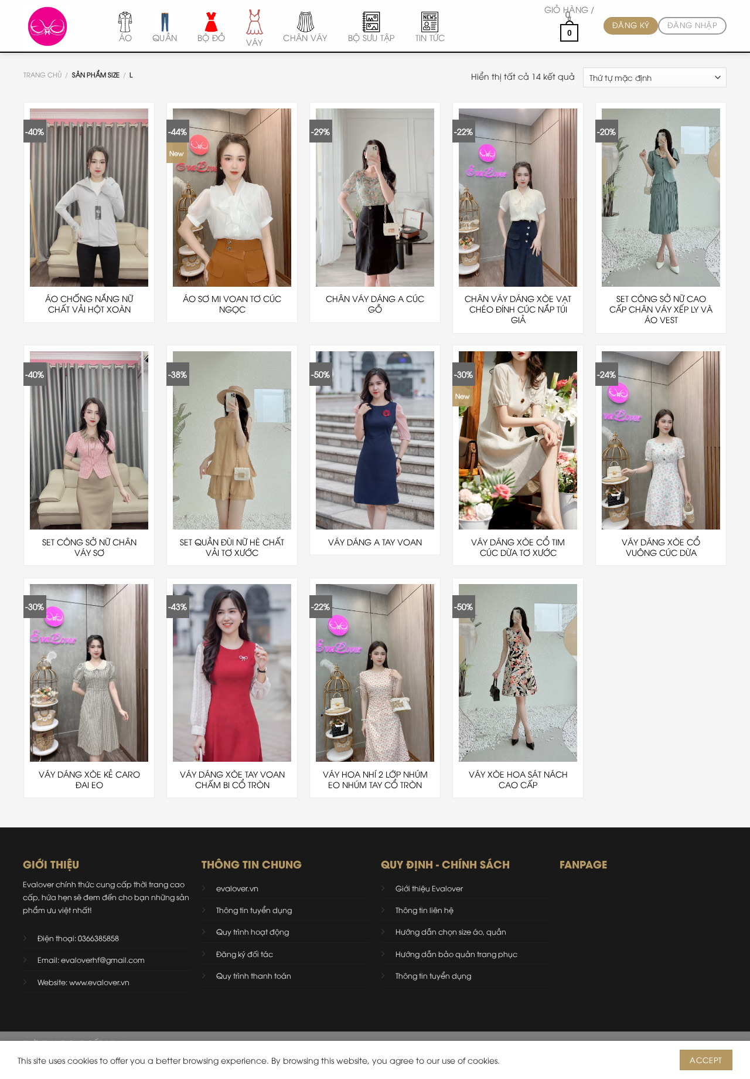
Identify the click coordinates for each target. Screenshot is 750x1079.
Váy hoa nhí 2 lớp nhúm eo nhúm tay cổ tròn (375, 779)
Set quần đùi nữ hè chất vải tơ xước (232, 547)
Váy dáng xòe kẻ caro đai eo (89, 779)
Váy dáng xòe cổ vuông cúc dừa (661, 547)
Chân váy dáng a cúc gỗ (375, 303)
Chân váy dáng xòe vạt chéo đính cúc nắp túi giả (518, 309)
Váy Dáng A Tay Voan (375, 542)
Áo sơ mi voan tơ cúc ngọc (232, 303)
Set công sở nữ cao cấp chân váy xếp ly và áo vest (660, 309)
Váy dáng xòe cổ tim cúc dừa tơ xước (518, 547)
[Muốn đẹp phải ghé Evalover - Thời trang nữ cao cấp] (57, 26)
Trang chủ (42, 74)
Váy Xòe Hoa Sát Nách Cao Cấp (518, 779)
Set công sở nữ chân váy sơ (89, 547)
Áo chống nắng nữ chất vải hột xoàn (89, 303)
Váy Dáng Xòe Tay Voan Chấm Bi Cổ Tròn (232, 779)
